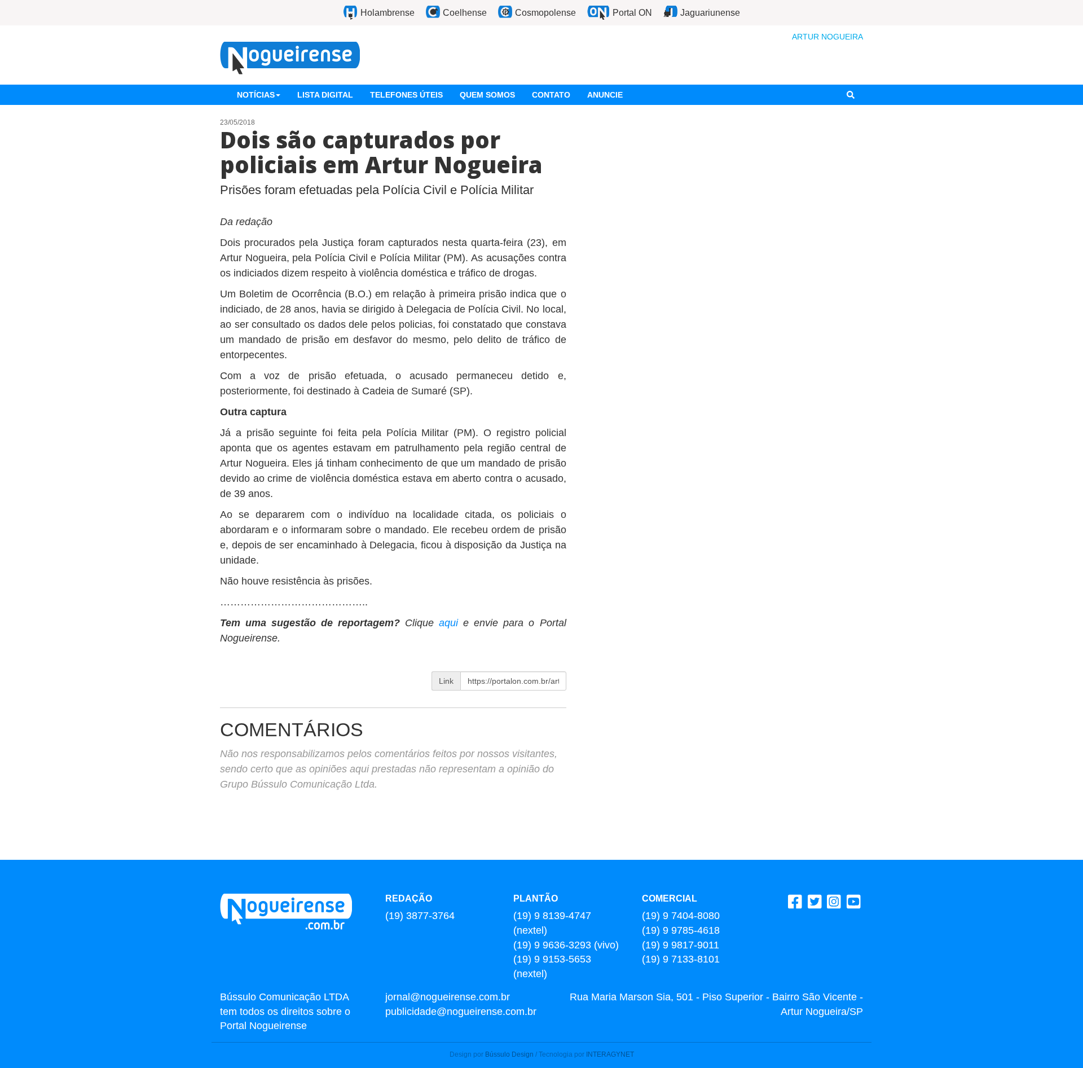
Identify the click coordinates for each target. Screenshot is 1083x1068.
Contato (551, 94)
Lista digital (325, 94)
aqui (451, 623)
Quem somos (487, 94)
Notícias (256, 94)
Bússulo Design (509, 1054)
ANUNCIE (605, 94)
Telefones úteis (406, 94)
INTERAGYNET (610, 1054)
